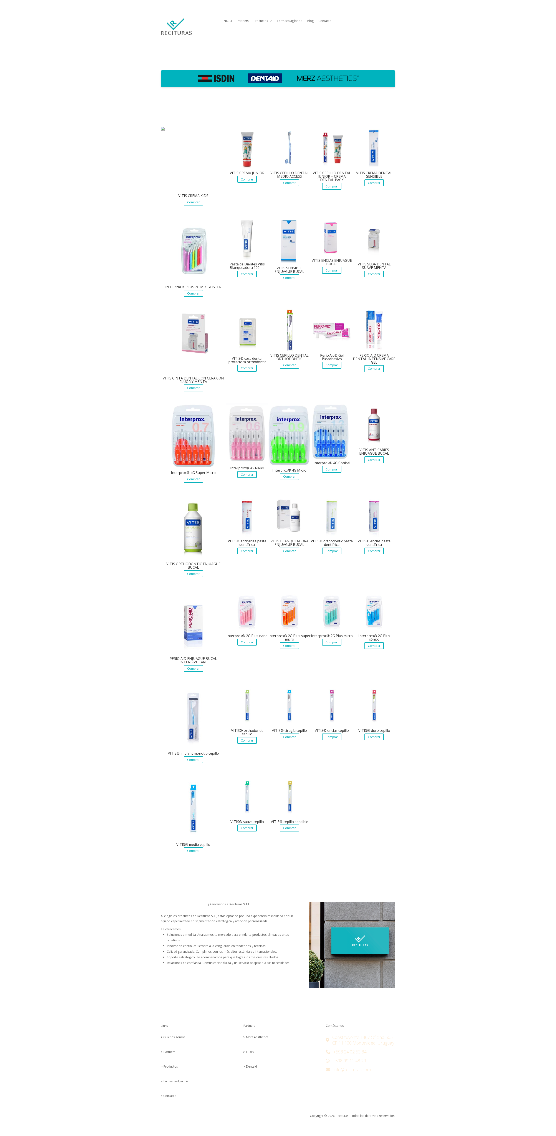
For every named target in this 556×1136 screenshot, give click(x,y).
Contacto (324, 21)
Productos (260, 21)
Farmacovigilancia (289, 21)
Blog (310, 21)
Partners (243, 21)
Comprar (193, 202)
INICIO (227, 21)
